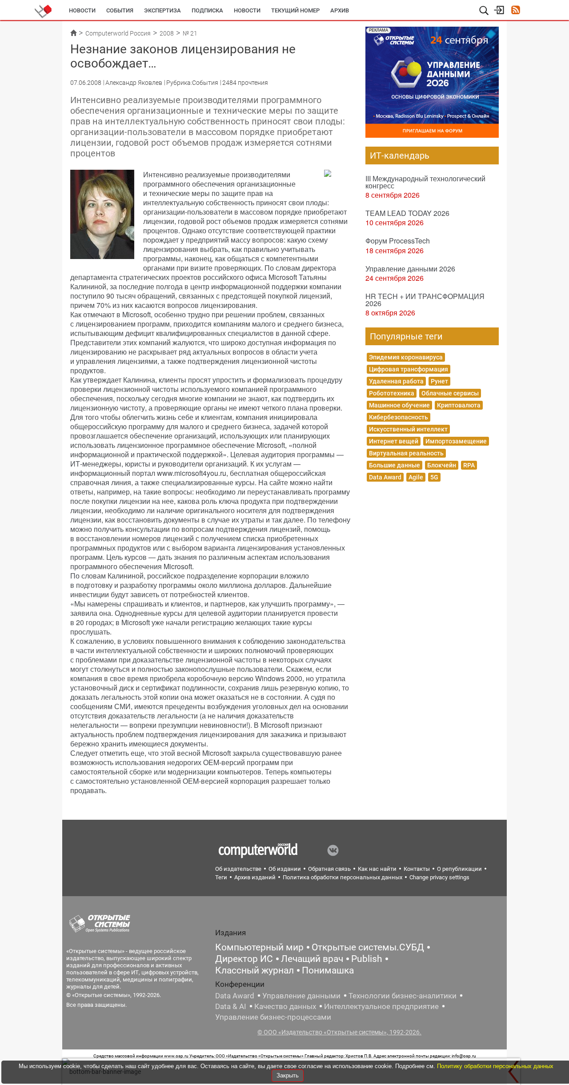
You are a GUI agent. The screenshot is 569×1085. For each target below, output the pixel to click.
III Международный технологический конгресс (425, 182)
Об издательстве (238, 869)
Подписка (207, 10)
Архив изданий (255, 877)
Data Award (385, 477)
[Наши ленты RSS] (515, 10)
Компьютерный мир (259, 947)
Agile (416, 477)
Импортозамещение (456, 441)
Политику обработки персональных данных (495, 1066)
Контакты (417, 869)
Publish (366, 958)
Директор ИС (244, 958)
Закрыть (287, 1075)
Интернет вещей (393, 441)
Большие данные (394, 465)
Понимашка (328, 970)
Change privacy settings (439, 877)
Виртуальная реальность (406, 453)
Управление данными (301, 995)
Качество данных (285, 1006)
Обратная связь (329, 869)
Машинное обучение (399, 405)
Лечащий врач (312, 958)
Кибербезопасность (398, 417)
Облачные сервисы (450, 393)
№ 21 (190, 33)
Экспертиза (162, 10)
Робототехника (391, 393)
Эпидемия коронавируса (406, 357)
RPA (469, 465)
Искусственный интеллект (408, 429)
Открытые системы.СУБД (368, 947)
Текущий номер (295, 10)
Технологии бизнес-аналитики (403, 995)
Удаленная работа (396, 381)
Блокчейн (441, 465)
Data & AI (230, 1006)
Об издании (284, 869)
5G (434, 477)
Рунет (439, 381)
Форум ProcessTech (397, 240)
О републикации (459, 869)
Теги (221, 877)
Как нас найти (377, 869)
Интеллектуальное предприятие (381, 1006)
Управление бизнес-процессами (273, 1017)
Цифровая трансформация (408, 369)
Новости (82, 10)
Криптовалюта (459, 405)
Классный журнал (254, 970)
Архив (339, 10)
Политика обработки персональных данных (342, 877)
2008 (167, 33)
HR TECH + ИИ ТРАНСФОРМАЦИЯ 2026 (425, 299)
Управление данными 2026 (410, 268)
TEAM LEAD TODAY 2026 (407, 213)
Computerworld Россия (118, 33)
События (119, 10)
